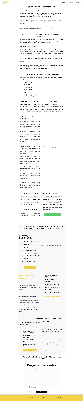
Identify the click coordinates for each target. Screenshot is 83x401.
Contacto (77, 2)
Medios (71, 2)
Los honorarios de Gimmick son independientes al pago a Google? (38, 373)
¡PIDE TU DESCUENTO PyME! (52, 296)
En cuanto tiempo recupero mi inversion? (41, 380)
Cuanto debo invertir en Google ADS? (39, 377)
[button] (41, 369)
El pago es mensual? (35, 369)
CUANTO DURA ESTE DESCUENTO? (37, 383)
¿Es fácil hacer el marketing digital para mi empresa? (40, 387)
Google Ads (64, 2)
